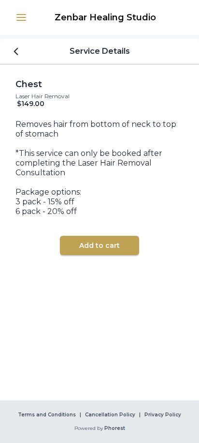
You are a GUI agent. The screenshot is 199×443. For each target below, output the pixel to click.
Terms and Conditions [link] (47, 415)
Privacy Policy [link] (162, 415)
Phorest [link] (114, 428)
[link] (105, 17)
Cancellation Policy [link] (110, 415)
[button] (21, 17)
